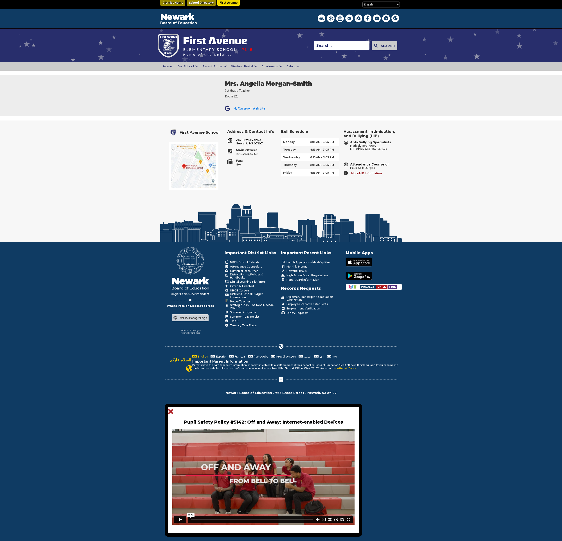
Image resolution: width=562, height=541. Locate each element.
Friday (287, 172)
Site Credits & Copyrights (190, 330)
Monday (289, 142)
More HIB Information (366, 173)
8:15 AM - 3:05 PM (322, 142)
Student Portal (242, 66)
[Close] (172, 412)
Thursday (290, 165)
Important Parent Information (220, 361)
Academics (269, 66)
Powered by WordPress (190, 333)
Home (167, 66)
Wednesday (291, 157)
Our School (186, 66)
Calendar (292, 66)
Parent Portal (212, 66)
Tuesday (289, 149)
